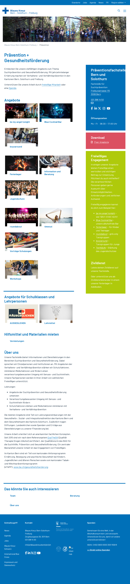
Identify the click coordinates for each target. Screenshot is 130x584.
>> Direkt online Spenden (98, 550)
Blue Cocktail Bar (104, 220)
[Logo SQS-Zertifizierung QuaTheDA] (58, 548)
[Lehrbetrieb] (71, 550)
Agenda (7, 535)
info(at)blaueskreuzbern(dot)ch (38, 545)
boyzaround (102, 240)
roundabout (102, 233)
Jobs (6, 540)
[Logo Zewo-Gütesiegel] (65, 549)
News (6, 530)
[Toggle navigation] (124, 11)
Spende (12, 88)
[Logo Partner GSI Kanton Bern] (65, 526)
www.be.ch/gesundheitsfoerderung (31, 467)
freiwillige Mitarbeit (51, 84)
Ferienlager (101, 227)
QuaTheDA (53, 437)
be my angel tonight (105, 213)
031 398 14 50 (97, 99)
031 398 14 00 (30, 539)
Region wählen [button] (117, 2)
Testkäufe (101, 247)
